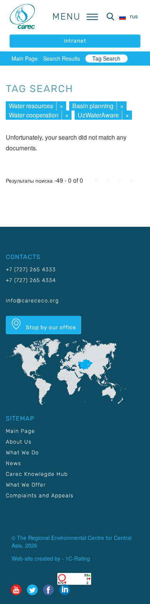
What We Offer (26, 485)
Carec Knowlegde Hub (37, 474)
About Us (19, 442)
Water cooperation (33, 115)
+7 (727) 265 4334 (31, 280)
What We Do (22, 452)
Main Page (25, 58)
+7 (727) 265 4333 (31, 269)
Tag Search (106, 58)
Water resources (31, 105)
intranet (75, 41)
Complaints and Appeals (39, 495)
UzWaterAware (98, 115)
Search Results (61, 58)
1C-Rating (77, 558)
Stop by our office (50, 327)
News (13, 463)
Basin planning (92, 105)
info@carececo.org (32, 300)
